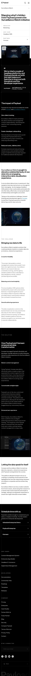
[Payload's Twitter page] (2, 656)
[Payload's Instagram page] (13, 656)
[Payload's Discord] (6, 656)
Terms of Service (6, 629)
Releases (4, 591)
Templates (4, 587)
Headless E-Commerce (8, 562)
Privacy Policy (5, 633)
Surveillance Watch (7, 8)
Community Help (6, 580)
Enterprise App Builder (8, 559)
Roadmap (4, 584)
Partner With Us (6, 612)
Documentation (6, 577)
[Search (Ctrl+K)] (25, 2)
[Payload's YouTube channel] (9, 656)
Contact (3, 636)
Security (3, 622)
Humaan (8, 109)
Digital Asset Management (9, 566)
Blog (2, 619)
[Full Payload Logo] (5, 3)
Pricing (3, 602)
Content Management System (10, 555)
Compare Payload (6, 626)
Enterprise (4, 605)
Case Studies (5, 609)
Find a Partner (5, 615)
